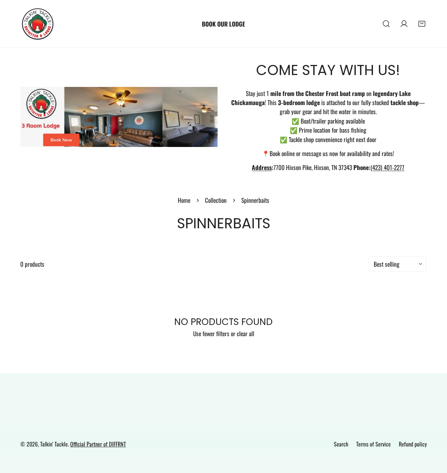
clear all (245, 333)
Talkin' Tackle (54, 444)
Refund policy (413, 444)
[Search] (386, 23)
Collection (216, 200)
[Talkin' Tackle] (37, 23)
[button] (422, 23)
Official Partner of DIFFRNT (98, 444)
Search (341, 444)
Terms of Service (373, 444)
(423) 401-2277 (387, 167)
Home (184, 200)
